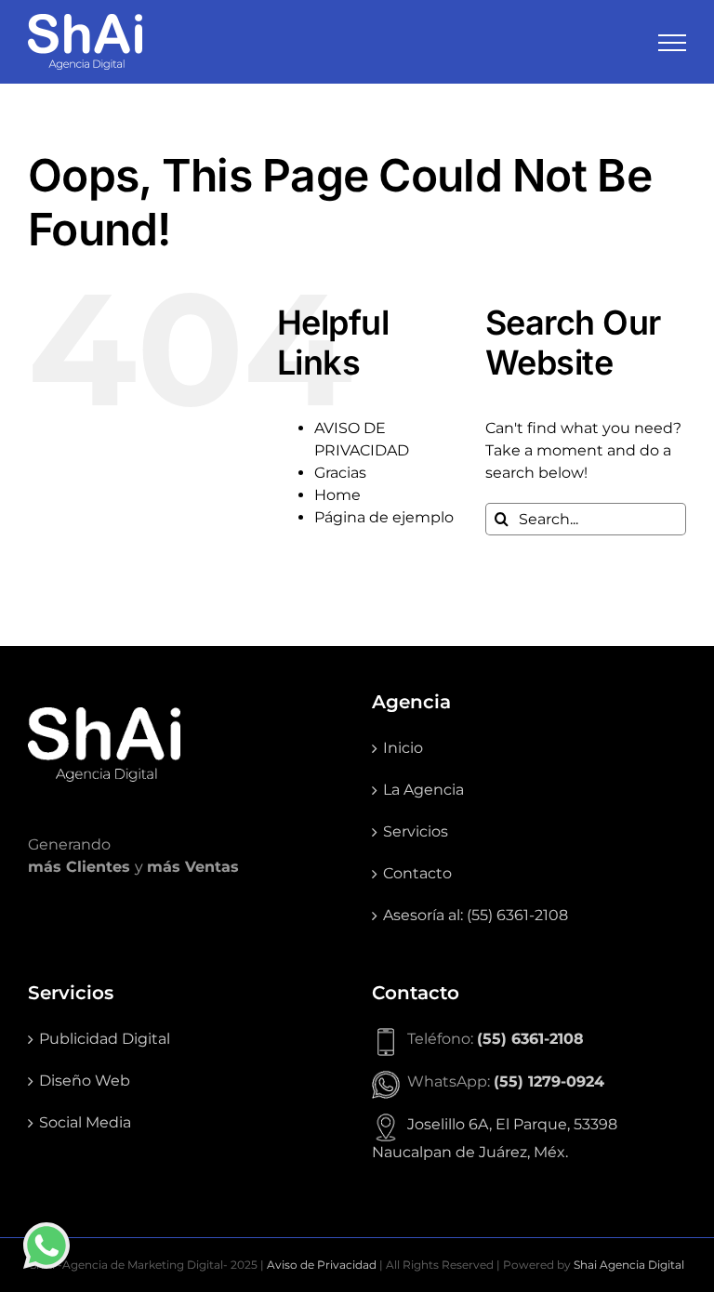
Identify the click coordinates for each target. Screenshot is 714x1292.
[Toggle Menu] (672, 42)
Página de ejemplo (384, 517)
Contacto (417, 873)
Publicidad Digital (104, 1039)
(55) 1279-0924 (549, 1081)
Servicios (415, 831)
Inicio (403, 748)
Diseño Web (84, 1080)
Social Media (85, 1122)
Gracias (340, 472)
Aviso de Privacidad (322, 1265)
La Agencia (423, 789)
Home (337, 495)
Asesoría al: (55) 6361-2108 (475, 915)
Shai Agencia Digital (629, 1265)
